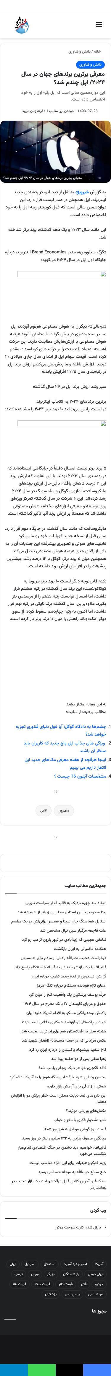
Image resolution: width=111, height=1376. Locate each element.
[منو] (99, 27)
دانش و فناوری (79, 52)
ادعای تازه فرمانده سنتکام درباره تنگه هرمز (71, 985)
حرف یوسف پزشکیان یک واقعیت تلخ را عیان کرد (67, 995)
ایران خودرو (95, 1274)
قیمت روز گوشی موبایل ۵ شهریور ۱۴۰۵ (75, 1129)
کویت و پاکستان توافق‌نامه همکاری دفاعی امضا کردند (63, 1022)
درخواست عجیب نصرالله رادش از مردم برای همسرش (63, 958)
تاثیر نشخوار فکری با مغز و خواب (80, 1120)
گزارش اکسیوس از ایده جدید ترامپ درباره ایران (69, 976)
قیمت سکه (42, 1284)
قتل (84, 1284)
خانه (98, 52)
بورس (35, 1274)
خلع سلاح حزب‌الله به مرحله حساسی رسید (72, 1172)
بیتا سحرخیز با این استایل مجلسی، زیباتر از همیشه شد (61, 912)
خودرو (99, 1284)
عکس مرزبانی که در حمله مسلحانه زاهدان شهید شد (64, 1040)
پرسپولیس (72, 1294)
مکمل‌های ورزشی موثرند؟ (86, 1111)
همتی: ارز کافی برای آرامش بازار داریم (76, 1086)
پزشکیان (51, 1294)
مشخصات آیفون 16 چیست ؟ (80, 776)
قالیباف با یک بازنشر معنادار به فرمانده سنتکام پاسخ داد (60, 967)
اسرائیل (30, 1264)
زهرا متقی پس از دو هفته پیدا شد (78, 1059)
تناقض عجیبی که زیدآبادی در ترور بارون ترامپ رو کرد (64, 940)
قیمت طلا (19, 1284)
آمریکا (99, 1264)
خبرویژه (82, 192)
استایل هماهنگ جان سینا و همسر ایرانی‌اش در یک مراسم (58, 921)
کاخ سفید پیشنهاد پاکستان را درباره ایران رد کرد (67, 1050)
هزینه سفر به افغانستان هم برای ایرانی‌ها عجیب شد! (63, 1031)
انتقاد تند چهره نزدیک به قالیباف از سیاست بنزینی (65, 903)
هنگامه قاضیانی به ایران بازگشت (80, 949)
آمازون (63, 810)
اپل (42, 810)
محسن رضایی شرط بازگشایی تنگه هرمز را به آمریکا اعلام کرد (57, 1077)
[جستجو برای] (12, 27)
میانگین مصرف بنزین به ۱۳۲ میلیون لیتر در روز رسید (64, 1138)
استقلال (49, 1264)
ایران (13, 1264)
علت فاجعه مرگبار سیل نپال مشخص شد (73, 930)
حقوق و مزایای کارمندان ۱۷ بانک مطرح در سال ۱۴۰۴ (64, 1004)
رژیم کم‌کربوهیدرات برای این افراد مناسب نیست (67, 1163)
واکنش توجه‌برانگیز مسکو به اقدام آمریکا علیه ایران (66, 1013)
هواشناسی (95, 1294)
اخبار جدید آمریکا (75, 1264)
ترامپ (19, 1274)
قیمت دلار (66, 1284)
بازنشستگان (71, 1274)
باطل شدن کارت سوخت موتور (78, 1228)
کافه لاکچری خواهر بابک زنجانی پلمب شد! (72, 1068)
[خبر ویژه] (22, 25)
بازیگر (51, 1274)
